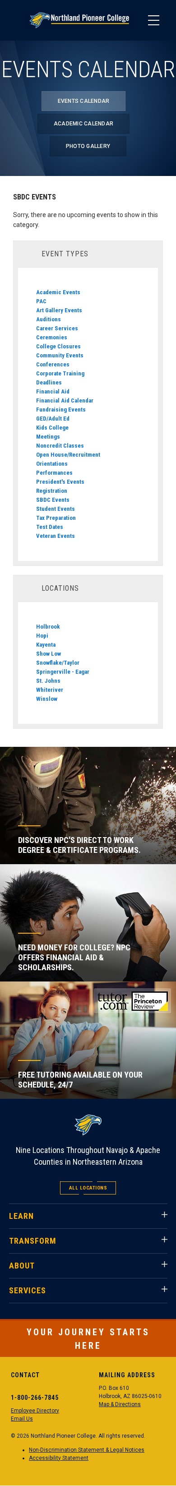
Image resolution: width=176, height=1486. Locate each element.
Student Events (55, 508)
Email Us (22, 1419)
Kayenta (46, 644)
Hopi (42, 635)
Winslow (46, 698)
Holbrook (48, 626)
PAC (41, 301)
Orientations (52, 463)
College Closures (58, 346)
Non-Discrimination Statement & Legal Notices (86, 1450)
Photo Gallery (88, 146)
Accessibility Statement (58, 1458)
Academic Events (58, 292)
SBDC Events (52, 499)
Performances (54, 472)
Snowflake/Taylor (57, 662)
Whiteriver (49, 689)
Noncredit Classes (60, 445)
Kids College (52, 427)
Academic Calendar (83, 123)
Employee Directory (35, 1410)
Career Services (57, 328)
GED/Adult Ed (52, 418)
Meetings (48, 436)
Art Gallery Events (59, 310)
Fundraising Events (61, 409)
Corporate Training (60, 373)
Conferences (52, 364)
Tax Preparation (56, 517)
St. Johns (48, 680)
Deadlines (49, 382)
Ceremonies (51, 337)
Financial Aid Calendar (64, 400)
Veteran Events (55, 535)
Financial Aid (52, 391)
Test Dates (49, 526)
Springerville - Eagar (62, 671)
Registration (51, 490)
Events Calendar (84, 101)
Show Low (48, 653)
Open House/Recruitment (68, 454)
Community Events (59, 355)
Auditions (48, 319)
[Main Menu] (153, 20)
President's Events (60, 481)
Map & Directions (120, 1404)
